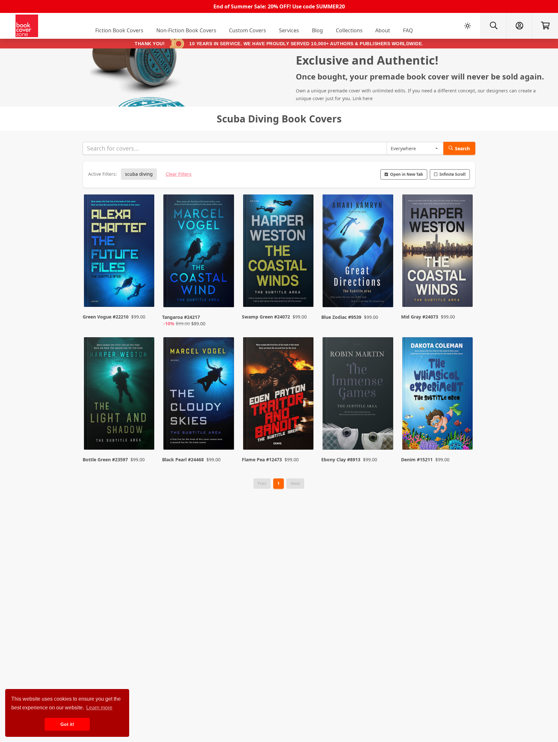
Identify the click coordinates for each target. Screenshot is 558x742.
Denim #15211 (417, 459)
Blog (317, 30)
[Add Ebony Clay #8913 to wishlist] (384, 432)
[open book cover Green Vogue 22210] (120, 252)
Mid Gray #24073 (419, 317)
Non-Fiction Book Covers (186, 30)
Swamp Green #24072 (266, 317)
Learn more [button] (99, 707)
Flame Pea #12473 (262, 459)
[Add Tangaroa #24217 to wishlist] (225, 296)
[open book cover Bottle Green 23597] (120, 395)
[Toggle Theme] (467, 26)
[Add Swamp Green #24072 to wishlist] (304, 296)
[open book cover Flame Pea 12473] (279, 395)
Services (289, 30)
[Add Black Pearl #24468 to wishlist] (225, 432)
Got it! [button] (67, 724)
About (382, 30)
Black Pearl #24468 (183, 459)
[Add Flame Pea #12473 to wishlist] (304, 432)
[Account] (519, 26)
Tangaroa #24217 (181, 317)
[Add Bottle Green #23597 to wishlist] (145, 432)
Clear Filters (178, 174)
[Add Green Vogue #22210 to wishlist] (145, 296)
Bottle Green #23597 (105, 459)
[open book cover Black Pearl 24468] (199, 395)
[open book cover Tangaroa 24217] (199, 252)
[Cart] (545, 26)
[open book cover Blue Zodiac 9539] (358, 252)
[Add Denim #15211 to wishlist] (464, 432)
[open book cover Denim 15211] (438, 395)
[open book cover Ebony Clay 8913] (358, 395)
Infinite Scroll (452, 174)
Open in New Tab (406, 174)
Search (462, 148)
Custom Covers (247, 30)
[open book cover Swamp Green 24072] (279, 252)
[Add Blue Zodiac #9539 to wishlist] (384, 296)
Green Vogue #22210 (106, 317)
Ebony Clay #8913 (340, 459)
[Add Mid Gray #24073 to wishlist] (464, 296)
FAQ (408, 30)
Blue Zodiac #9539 (341, 317)
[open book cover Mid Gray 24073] (438, 252)
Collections (349, 30)
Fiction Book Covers (119, 30)
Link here (363, 98)
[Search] (493, 26)
